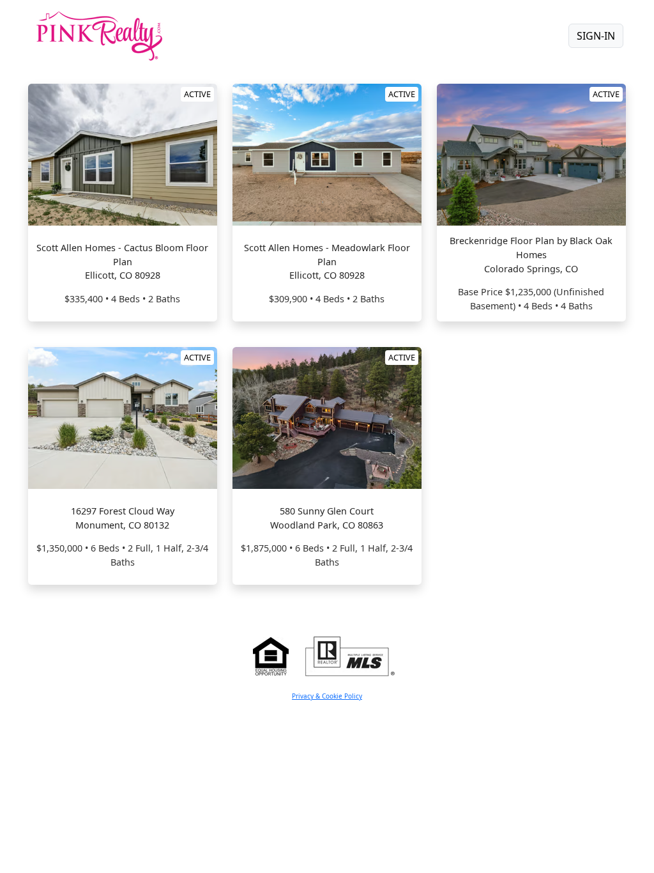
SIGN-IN (596, 36)
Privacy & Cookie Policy (327, 695)
